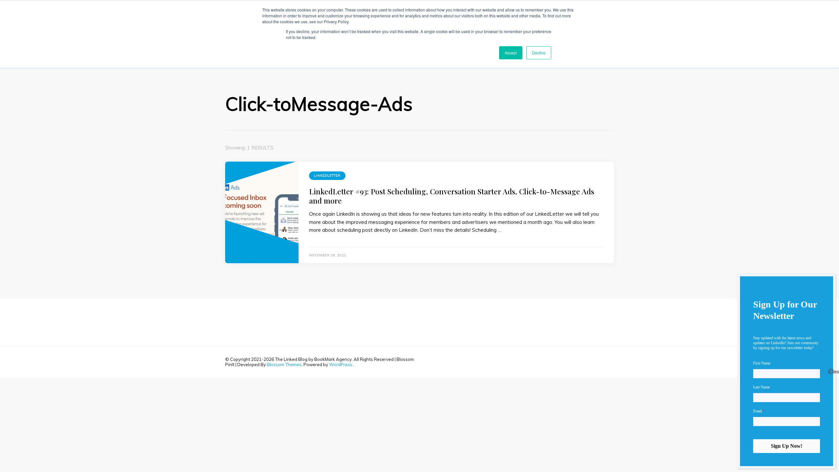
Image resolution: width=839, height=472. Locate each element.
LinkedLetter (327, 175)
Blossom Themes (284, 364)
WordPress (340, 364)
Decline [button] (539, 52)
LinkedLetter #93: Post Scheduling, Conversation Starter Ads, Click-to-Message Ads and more (451, 196)
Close (831, 371)
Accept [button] (511, 52)
